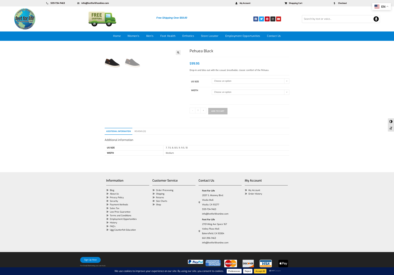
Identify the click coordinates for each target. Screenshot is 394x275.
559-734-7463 (209, 209)
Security (114, 201)
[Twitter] (261, 18)
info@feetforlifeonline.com (215, 213)
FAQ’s (112, 226)
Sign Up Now (90, 259)
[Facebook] (255, 18)
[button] (178, 52)
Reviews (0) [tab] (140, 131)
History (113, 222)
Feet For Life (208, 190)
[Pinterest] (267, 18)
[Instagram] (272, 18)
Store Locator (210, 36)
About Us (114, 193)
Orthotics (188, 36)
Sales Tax (114, 208)
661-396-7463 (209, 238)
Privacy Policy (117, 197)
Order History (255, 193)
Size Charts (161, 201)
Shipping (160, 193)
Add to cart (217, 111)
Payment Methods (119, 204)
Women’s (133, 36)
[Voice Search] (376, 19)
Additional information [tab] (118, 131)
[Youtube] (278, 18)
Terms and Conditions (120, 215)
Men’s (150, 36)
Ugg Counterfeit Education (123, 229)
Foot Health (168, 36)
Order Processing (164, 190)
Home (117, 36)
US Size (195, 81)
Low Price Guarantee (120, 211)
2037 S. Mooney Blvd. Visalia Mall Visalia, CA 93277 (212, 200)
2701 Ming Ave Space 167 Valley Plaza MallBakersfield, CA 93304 (214, 229)
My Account (254, 190)
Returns (160, 197)
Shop (158, 204)
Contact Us (274, 36)
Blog (112, 190)
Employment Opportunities (242, 36)
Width (194, 90)
